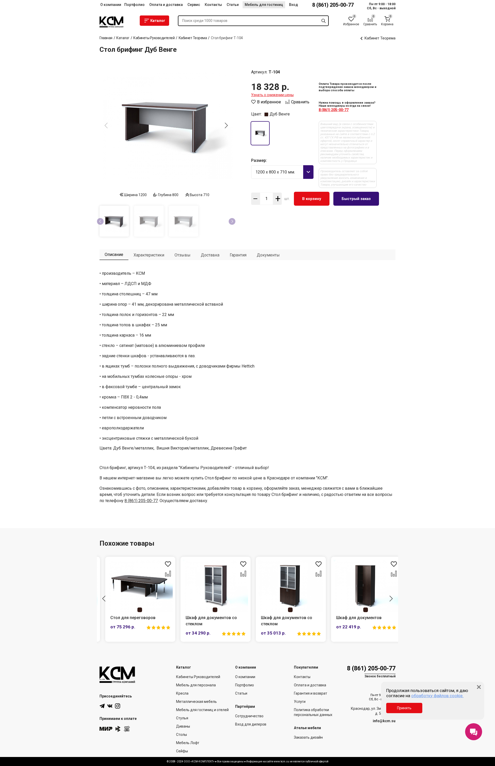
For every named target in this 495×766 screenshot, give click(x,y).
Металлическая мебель (196, 702)
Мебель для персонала (196, 685)
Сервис (193, 5)
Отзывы (183, 255)
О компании (110, 5)
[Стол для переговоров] (135, 586)
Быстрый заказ (356, 198)
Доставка (210, 255)
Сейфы (182, 751)
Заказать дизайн (308, 737)
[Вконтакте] (109, 706)
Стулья (182, 718)
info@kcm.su (384, 721)
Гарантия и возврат (310, 693)
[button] (226, 125)
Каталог (157, 21)
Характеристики (149, 255)
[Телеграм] (102, 706)
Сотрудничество (249, 716)
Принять (404, 708)
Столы (181, 734)
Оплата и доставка (166, 5)
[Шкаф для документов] (360, 586)
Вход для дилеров (250, 724)
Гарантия (238, 255)
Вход (293, 5)
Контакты (213, 5)
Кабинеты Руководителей (198, 677)
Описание (114, 254)
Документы (268, 255)
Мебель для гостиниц (264, 5)
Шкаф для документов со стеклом (205, 620)
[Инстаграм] (117, 706)
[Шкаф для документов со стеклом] (210, 586)
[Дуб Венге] (260, 133)
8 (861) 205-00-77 (333, 5)
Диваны (183, 726)
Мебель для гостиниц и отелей (202, 710)
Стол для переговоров (127, 617)
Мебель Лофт (187, 743)
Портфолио (134, 5)
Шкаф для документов (353, 617)
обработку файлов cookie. (437, 695)
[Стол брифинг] (166, 126)
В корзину (311, 198)
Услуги (300, 702)
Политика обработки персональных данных (313, 712)
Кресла (182, 693)
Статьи (233, 5)
